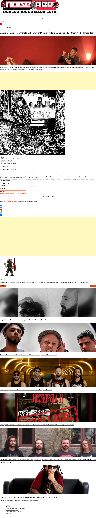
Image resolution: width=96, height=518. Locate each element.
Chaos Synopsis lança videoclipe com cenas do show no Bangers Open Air (26, 390)
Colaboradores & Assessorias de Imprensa (16, 508)
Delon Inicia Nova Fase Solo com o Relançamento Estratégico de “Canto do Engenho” (29, 497)
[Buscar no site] (1, 24)
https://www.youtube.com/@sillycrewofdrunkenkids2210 (13, 193)
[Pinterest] (48, 209)
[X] (48, 213)
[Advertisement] (48, 81)
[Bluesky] (48, 207)
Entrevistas (26, 18)
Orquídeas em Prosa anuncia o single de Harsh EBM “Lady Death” (23, 320)
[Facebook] (48, 205)
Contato (7, 505)
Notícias (3, 18)
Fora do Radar (36, 18)
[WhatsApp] (48, 211)
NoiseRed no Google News (10, 201)
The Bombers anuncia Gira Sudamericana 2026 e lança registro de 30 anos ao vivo (28, 355)
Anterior (4, 285)
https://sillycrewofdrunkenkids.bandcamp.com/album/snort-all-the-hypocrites (17, 172)
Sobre (7, 503)
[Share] (48, 215)
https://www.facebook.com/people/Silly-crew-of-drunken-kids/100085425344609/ (18, 186)
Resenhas (18, 18)
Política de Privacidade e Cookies (13, 511)
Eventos (10, 18)
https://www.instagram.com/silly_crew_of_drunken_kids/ (13, 190)
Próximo (92, 285)
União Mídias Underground (12, 510)
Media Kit (8, 506)
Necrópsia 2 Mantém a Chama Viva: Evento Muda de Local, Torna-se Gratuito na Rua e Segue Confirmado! (37, 425)
